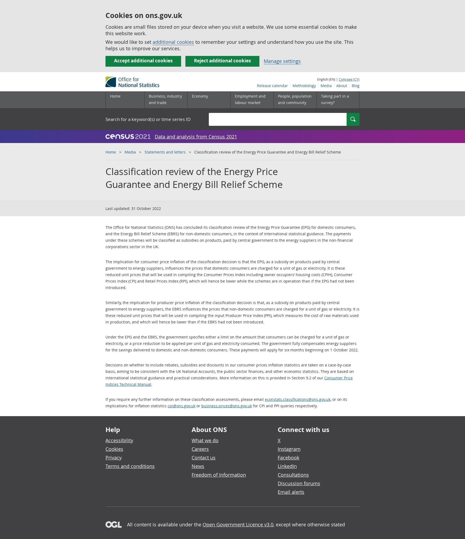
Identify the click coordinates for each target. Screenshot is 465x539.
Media (326, 85)
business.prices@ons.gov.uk (226, 405)
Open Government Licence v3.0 (238, 524)
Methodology (304, 85)
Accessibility (119, 440)
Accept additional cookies (143, 61)
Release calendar (272, 85)
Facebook (288, 457)
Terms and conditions (130, 466)
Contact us (204, 457)
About (341, 85)
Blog (356, 85)
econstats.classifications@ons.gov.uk (297, 399)
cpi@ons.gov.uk (181, 405)
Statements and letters (165, 152)
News (198, 466)
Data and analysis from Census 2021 (196, 136)
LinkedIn (287, 466)
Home (115, 96)
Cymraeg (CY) (349, 79)
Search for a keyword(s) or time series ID (148, 119)
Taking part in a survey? (335, 99)
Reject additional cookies (222, 61)
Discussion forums (299, 483)
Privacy (113, 457)
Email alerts (291, 492)
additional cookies (173, 42)
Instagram (289, 449)
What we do (205, 440)
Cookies (114, 449)
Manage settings (282, 61)
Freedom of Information (219, 475)
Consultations (293, 475)
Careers (200, 449)
